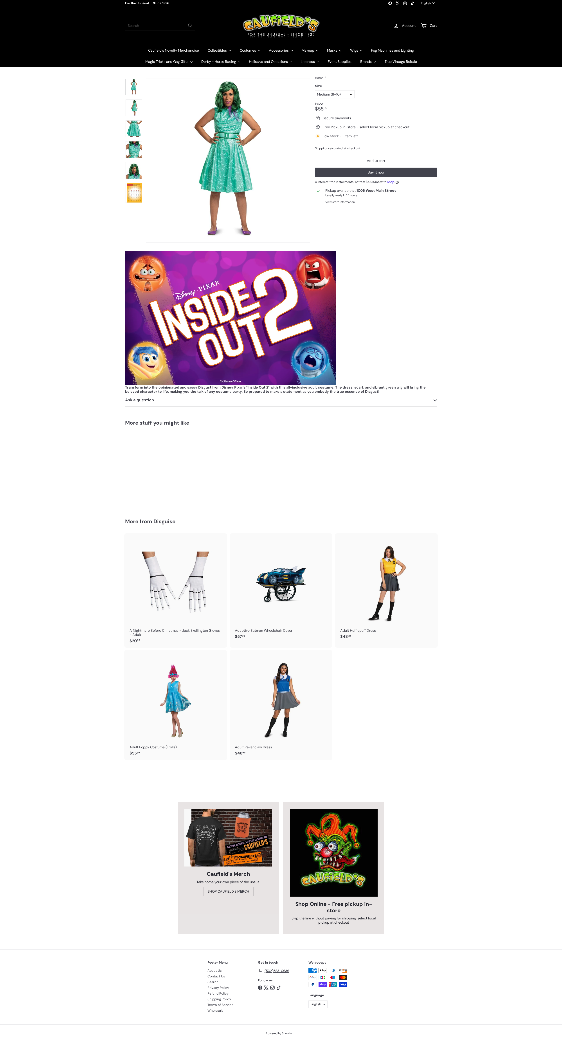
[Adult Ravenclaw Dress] (281, 705)
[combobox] (160, 26)
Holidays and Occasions (269, 61)
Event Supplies (339, 61)
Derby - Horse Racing (219, 61)
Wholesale (215, 1010)
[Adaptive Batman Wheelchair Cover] (281, 588)
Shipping (321, 148)
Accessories (279, 50)
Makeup (308, 50)
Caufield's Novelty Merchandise (173, 50)
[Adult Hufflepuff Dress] (386, 588)
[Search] (190, 26)
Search (212, 982)
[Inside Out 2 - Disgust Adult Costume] (149, 469)
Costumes (248, 50)
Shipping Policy (219, 999)
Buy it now (376, 172)
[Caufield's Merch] (228, 838)
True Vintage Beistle (401, 61)
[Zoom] (228, 160)
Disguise (164, 521)
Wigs (354, 50)
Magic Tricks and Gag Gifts (167, 61)
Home (319, 78)
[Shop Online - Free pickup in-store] (334, 853)
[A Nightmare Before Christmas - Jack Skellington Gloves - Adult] (175, 590)
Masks (332, 50)
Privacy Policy (218, 988)
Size (318, 86)
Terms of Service (220, 1005)
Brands (366, 61)
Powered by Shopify (279, 1033)
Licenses (308, 61)
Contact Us (216, 976)
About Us (214, 970)
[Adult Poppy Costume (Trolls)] (175, 705)
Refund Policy (218, 993)
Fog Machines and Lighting (392, 50)
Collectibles (218, 50)
